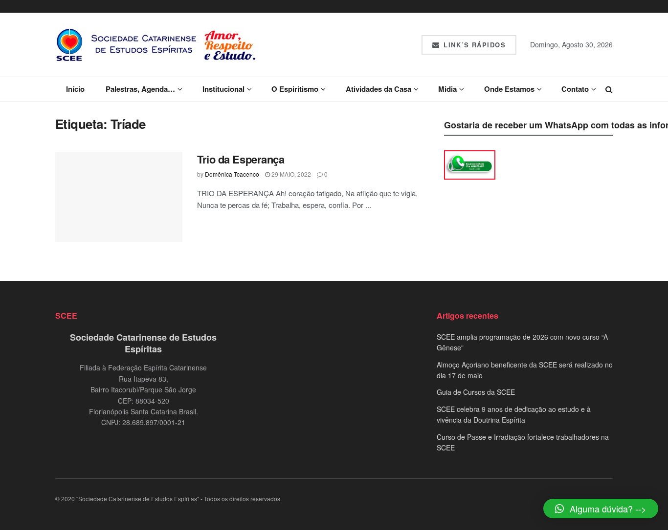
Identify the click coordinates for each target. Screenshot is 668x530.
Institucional (223, 88)
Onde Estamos (509, 88)
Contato (575, 88)
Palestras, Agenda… (140, 88)
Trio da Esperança (241, 159)
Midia (447, 88)
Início (75, 88)
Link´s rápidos (473, 44)
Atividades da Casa (378, 88)
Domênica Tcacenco (232, 174)
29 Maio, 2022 (290, 174)
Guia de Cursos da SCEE (476, 392)
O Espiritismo (294, 88)
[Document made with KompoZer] (469, 164)
